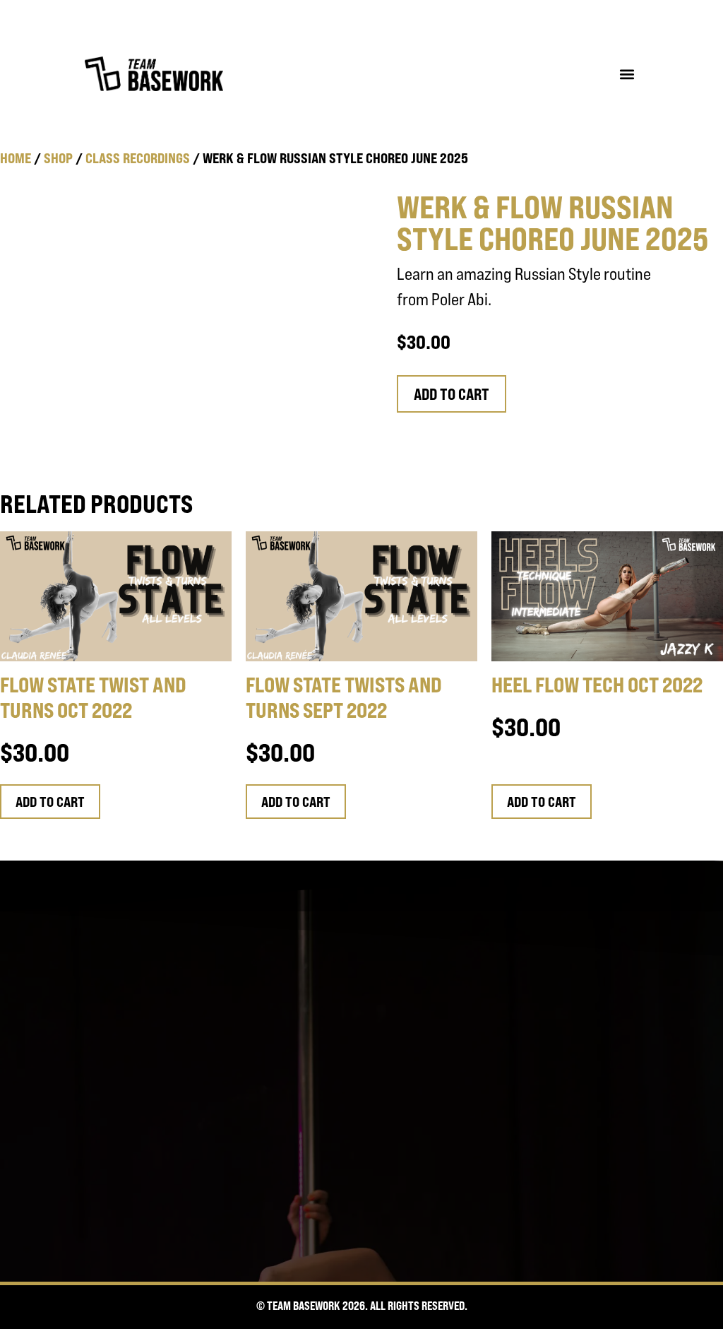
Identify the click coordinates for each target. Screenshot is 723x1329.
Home (15, 158)
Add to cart (451, 394)
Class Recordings (137, 158)
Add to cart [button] (50, 801)
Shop (58, 158)
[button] (626, 73)
